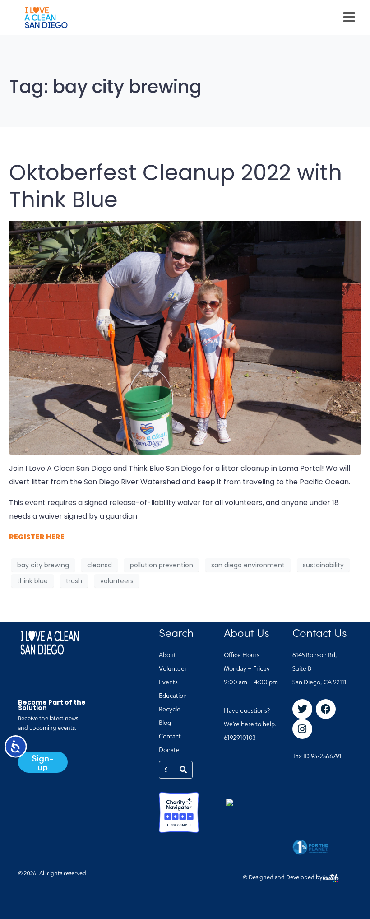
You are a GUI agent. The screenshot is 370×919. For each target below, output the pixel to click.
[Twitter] (302, 709)
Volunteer (173, 669)
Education (173, 696)
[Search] (183, 769)
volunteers (117, 580)
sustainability (323, 565)
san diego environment (248, 565)
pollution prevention (161, 565)
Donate (169, 750)
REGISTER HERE (37, 537)
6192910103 (239, 738)
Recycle (169, 710)
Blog (165, 723)
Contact (170, 737)
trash (74, 580)
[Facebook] (326, 709)
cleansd (99, 565)
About (167, 655)
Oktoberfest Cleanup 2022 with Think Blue (175, 186)
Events (168, 683)
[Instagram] (302, 729)
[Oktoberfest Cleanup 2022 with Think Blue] (185, 337)
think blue (32, 580)
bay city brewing (43, 565)
